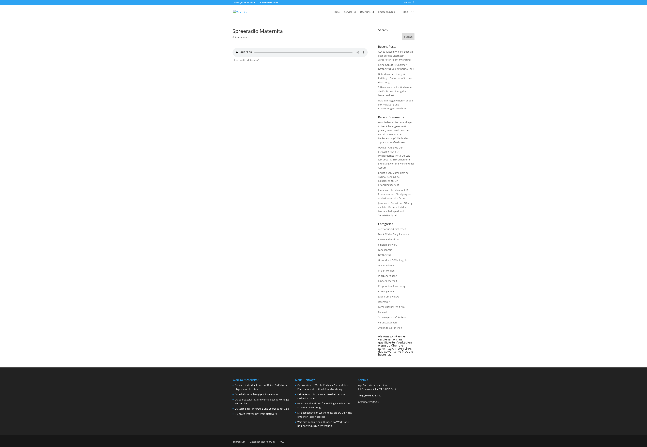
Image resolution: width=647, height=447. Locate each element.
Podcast (382, 312)
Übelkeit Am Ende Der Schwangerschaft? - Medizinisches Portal (390, 151)
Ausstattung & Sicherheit (392, 229)
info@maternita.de (368, 402)
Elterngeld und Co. (388, 239)
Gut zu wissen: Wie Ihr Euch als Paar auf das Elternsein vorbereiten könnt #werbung (395, 55)
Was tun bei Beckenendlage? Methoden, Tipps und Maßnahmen (393, 138)
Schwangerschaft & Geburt (393, 317)
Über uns (365, 12)
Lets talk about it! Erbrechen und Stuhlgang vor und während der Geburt (394, 194)
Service (348, 12)
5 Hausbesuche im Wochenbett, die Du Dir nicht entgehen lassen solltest (396, 91)
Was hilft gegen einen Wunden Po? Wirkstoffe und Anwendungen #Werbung (395, 104)
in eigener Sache (387, 275)
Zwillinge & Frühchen (390, 327)
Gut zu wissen (386, 265)
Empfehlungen (386, 12)
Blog (405, 12)
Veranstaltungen (387, 322)
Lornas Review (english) (391, 306)
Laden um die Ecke (388, 296)
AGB (282, 441)
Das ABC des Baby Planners (393, 234)
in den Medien (386, 270)
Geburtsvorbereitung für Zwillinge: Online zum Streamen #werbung (396, 78)
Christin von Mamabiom (391, 172)
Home (336, 12)
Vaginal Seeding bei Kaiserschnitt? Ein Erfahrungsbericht (389, 181)
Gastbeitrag (384, 255)
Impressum (239, 441)
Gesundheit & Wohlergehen (393, 260)
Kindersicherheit (387, 280)
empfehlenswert (387, 244)
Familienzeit (385, 249)
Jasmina (382, 203)
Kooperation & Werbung (391, 286)
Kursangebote (386, 291)
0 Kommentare (241, 37)
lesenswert (384, 301)
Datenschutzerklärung (262, 441)
